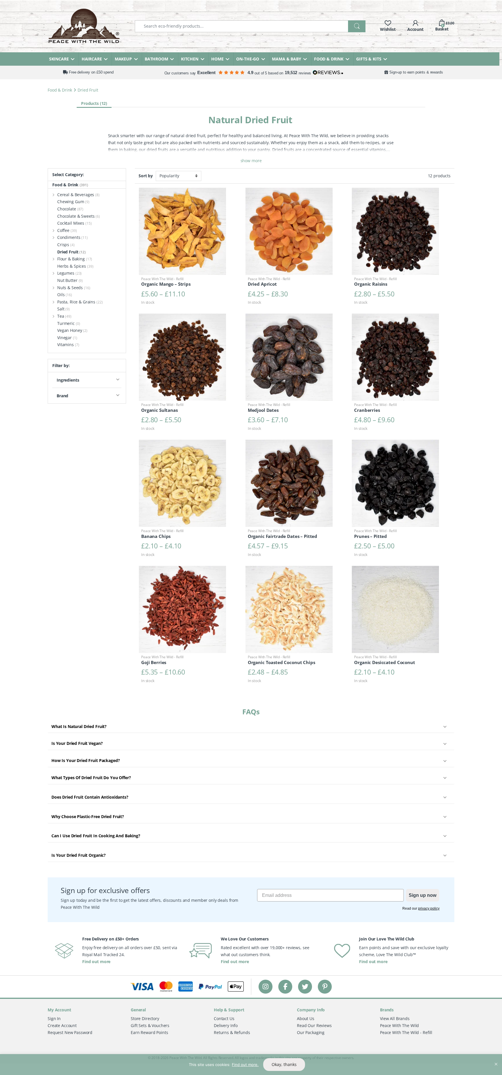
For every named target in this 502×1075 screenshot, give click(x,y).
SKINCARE (59, 59)
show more (251, 160)
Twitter (305, 986)
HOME (217, 59)
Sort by (146, 175)
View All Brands (395, 1018)
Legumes (69, 273)
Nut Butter (70, 280)
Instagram (265, 986)
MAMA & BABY (286, 59)
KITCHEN (189, 59)
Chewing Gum (73, 201)
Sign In (54, 1018)
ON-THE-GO (247, 59)
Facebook (285, 986)
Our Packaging (310, 1032)
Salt (63, 309)
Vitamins (68, 344)
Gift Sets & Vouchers (150, 1025)
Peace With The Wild (399, 1025)
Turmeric (68, 323)
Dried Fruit (71, 252)
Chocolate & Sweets (78, 216)
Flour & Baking (74, 259)
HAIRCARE (92, 59)
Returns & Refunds (232, 1032)
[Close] (495, 1059)
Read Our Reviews (314, 1025)
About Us (305, 1018)
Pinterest (325, 986)
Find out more (96, 961)
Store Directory (145, 1018)
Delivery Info (226, 1025)
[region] (251, 1064)
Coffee (67, 230)
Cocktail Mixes (74, 223)
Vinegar (67, 337)
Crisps (66, 244)
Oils (64, 294)
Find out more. (245, 1064)
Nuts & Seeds (73, 287)
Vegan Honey (72, 330)
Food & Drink (60, 90)
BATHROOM (156, 59)
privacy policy (429, 908)
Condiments (72, 237)
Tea (64, 316)
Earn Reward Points (149, 1032)
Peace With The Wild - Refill (406, 1032)
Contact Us (224, 1018)
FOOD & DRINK (328, 59)
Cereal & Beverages (78, 194)
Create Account (62, 1025)
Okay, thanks (284, 1064)
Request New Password (70, 1032)
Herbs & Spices (75, 266)
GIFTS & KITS (368, 59)
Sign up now (422, 895)
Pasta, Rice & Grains (80, 302)
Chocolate (70, 209)
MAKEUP (123, 59)
